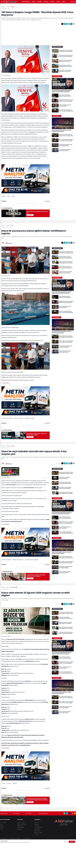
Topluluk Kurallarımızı (38, 827)
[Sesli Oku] (44, 75)
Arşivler (29, 813)
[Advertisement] (38, 35)
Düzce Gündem (26, 1)
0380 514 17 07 (4, 838)
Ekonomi (46, 1)
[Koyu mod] (71, 1)
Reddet (65, 841)
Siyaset (58, 1)
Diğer (63, 1)
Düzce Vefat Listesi (21, 824)
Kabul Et (72, 841)
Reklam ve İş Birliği (38, 832)
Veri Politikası (37, 829)
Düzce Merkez (6, 383)
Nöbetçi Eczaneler (21, 822)
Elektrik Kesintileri (20, 827)
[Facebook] (67, 813)
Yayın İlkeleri (36, 825)
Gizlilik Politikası (44, 813)
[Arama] (73, 1)
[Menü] (75, 1)
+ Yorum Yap (47, 201)
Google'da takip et (7, 75)
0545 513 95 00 (28, 838)
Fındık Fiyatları (20, 825)
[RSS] (75, 813)
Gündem (39, 1)
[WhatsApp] (64, 813)
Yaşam (52, 1)
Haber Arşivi (19, 829)
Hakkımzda (36, 822)
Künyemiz (17, 813)
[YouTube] (72, 813)
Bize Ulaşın (4, 813)
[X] (70, 813)
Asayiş (33, 1)
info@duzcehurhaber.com (16, 838)
